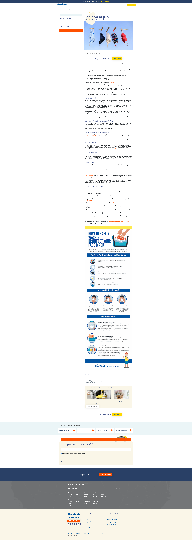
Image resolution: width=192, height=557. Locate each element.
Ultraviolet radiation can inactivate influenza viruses (108, 217)
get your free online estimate (126, 223)
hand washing (112, 82)
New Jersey (86, 503)
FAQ (88, 519)
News (88, 525)
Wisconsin (103, 498)
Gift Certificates (90, 517)
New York (94, 491)
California (70, 496)
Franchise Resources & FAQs (112, 522)
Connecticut (70, 499)
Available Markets (110, 517)
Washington (103, 496)
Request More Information (111, 524)
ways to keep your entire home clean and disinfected (119, 221)
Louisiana (77, 501)
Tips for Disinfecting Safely (122, 430)
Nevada (85, 499)
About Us (104, 4)
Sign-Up (96, 439)
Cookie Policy (78, 533)
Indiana (77, 494)
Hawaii (77, 491)
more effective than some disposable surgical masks (95, 168)
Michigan (86, 491)
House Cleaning (93, 4)
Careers (88, 522)
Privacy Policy (70, 533)
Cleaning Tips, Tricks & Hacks (65, 430)
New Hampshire (87, 501)
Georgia (69, 505)
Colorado (70, 498)
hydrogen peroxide (88, 200)
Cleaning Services (112, 4)
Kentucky (77, 499)
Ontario (116, 492)
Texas (102, 491)
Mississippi (86, 494)
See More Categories (64, 22)
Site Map (102, 533)
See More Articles (92, 406)
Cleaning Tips (89, 524)
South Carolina (95, 503)
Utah (102, 492)
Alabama (70, 491)
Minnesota (86, 492)
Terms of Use (86, 533)
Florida (69, 503)
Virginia (102, 494)
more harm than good (90, 191)
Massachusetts (78, 505)
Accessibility (95, 533)
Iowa (76, 496)
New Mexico (86, 505)
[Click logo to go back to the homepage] (61, 5)
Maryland (77, 503)
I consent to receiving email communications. (69, 452)
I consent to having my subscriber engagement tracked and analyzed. (73, 453)
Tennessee (95, 505)
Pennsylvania (95, 499)
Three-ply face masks (89, 175)
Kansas (77, 498)
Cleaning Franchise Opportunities (112, 516)
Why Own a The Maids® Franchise (113, 521)
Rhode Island (95, 501)
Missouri (85, 496)
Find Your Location (73, 520)
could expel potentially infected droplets (118, 148)
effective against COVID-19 (90, 135)
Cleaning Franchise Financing (112, 519)
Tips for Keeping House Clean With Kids (84, 430)
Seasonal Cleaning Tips (102, 430)
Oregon (94, 498)
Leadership (89, 521)
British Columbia (118, 491)
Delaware (70, 501)
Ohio (93, 494)
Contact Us (89, 527)
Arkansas (70, 494)
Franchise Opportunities (122, 4)
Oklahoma (95, 496)
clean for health (112, 222)
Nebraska (86, 498)
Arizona (69, 492)
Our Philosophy (89, 516)
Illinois (77, 492)
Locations (99, 4)
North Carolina (95, 492)
